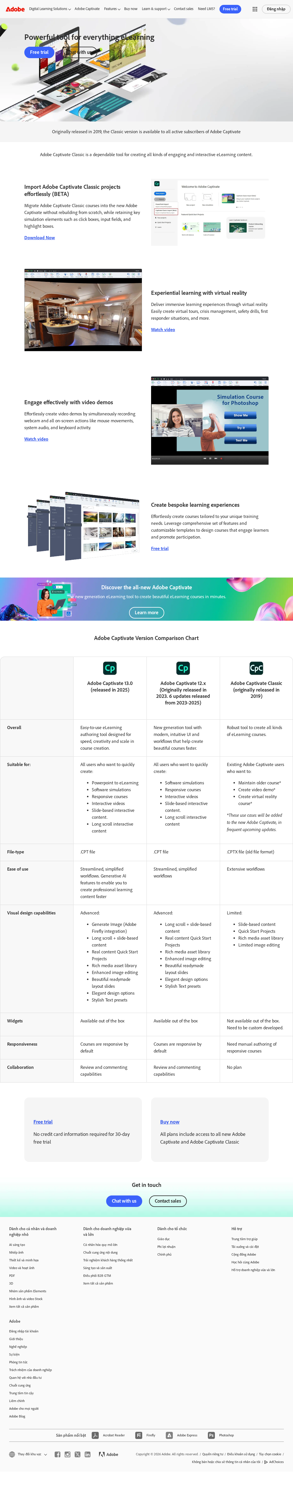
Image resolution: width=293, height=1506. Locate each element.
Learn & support (154, 9)
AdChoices (276, 1462)
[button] (255, 9)
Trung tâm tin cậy (21, 1393)
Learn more (147, 612)
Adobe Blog (17, 1416)
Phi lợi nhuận (166, 1247)
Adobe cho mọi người (24, 1409)
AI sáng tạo (17, 1245)
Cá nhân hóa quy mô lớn (100, 1245)
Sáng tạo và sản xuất (97, 1268)
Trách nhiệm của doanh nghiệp (30, 1370)
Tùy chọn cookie (270, 1454)
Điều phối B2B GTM (97, 1276)
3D (11, 1283)
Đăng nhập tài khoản (23, 1331)
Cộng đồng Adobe (243, 1254)
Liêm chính (17, 1401)
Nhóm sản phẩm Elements (27, 1291)
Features (110, 9)
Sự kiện (14, 1354)
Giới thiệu (16, 1339)
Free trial (230, 9)
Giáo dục (163, 1239)
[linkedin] (87, 1454)
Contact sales (183, 9)
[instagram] (67, 1454)
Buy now (130, 9)
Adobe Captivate (87, 9)
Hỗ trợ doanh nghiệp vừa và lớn (253, 1270)
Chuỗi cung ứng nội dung (100, 1252)
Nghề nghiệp (18, 1347)
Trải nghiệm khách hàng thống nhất (108, 1260)
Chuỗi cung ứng (20, 1385)
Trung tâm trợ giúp (244, 1239)
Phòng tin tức (18, 1362)
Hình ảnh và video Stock (26, 1299)
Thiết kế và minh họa (24, 1260)
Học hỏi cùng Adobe (245, 1262)
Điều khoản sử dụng (241, 1454)
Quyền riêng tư (212, 1454)
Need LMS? (206, 9)
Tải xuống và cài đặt (245, 1247)
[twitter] (77, 1454)
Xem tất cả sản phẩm (24, 1307)
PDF (12, 1276)
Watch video (163, 329)
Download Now (39, 237)
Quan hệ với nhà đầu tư (25, 1378)
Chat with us (79, 52)
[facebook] (57, 1454)
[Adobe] (15, 9)
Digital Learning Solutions (48, 9)
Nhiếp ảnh (16, 1252)
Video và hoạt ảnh (21, 1268)
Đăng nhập (276, 9)
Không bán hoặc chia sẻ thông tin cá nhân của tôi (226, 1462)
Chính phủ (164, 1254)
